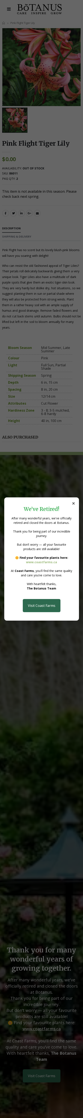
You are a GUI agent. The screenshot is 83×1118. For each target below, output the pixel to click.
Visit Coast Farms (41, 605)
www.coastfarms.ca (41, 562)
